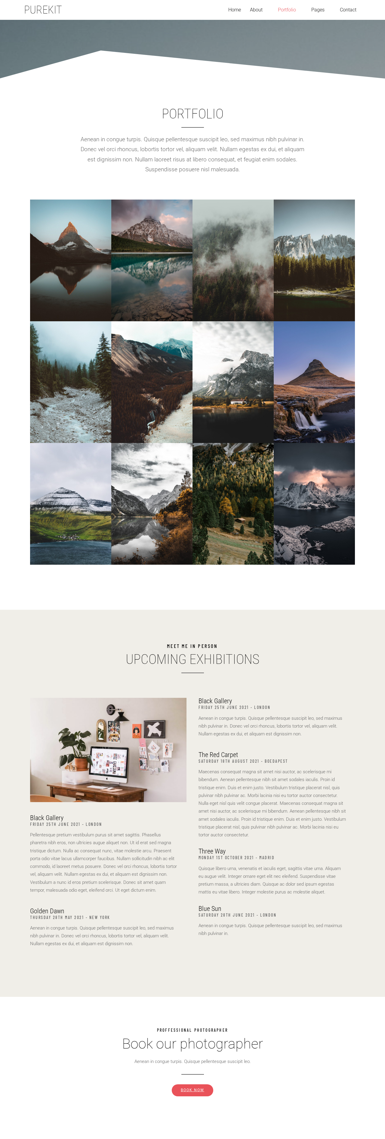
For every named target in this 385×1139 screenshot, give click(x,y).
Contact (348, 10)
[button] (259, 10)
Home (234, 10)
